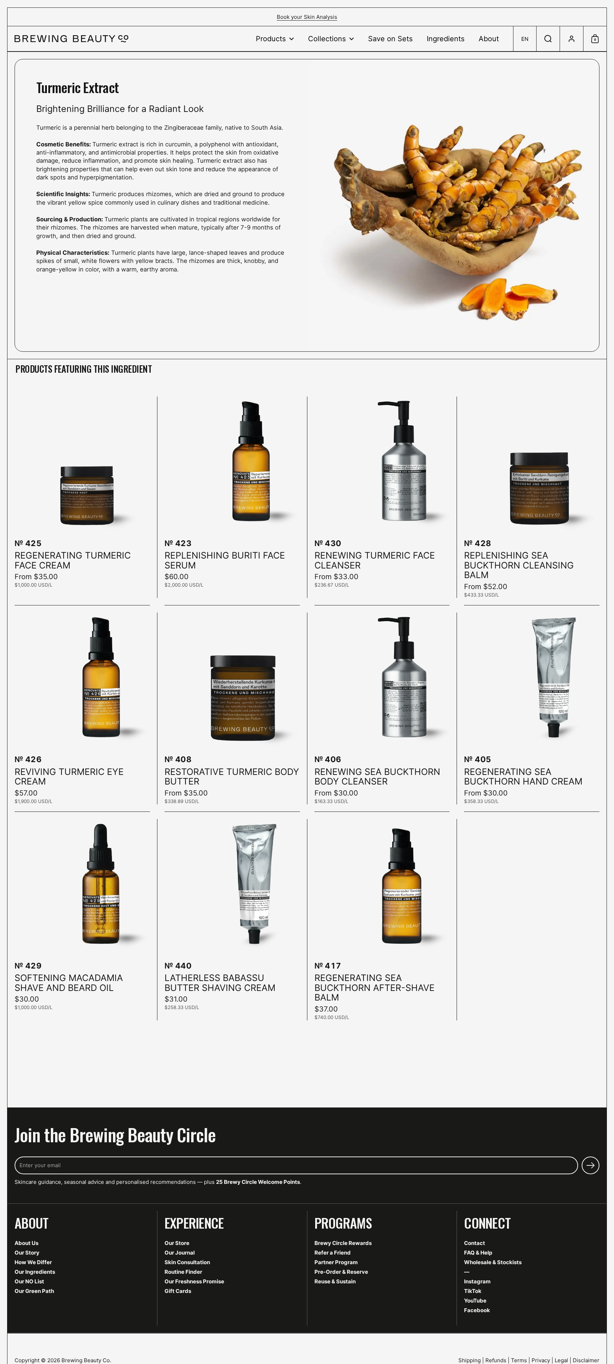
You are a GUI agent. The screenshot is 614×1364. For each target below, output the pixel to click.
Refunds (495, 1360)
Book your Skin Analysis (307, 17)
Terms (519, 1360)
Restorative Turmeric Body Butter (232, 708)
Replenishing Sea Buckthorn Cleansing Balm (532, 497)
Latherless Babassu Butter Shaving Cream (232, 920)
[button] (524, 38)
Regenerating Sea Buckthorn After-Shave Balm (382, 920)
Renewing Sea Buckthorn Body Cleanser (382, 708)
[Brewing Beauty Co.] (71, 38)
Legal (561, 1360)
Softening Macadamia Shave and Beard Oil (82, 920)
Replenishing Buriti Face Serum (232, 497)
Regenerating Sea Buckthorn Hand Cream (532, 708)
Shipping (469, 1360)
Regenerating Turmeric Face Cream (82, 497)
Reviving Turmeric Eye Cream (82, 708)
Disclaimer (586, 1360)
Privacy (541, 1360)
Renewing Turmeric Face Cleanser (382, 497)
